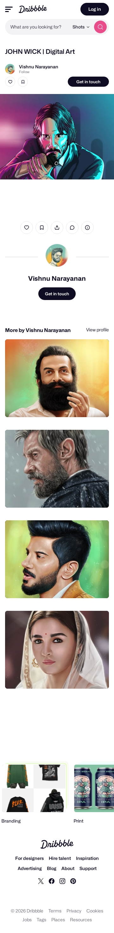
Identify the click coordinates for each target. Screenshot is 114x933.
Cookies (94, 910)
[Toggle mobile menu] (9, 9)
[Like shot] (10, 82)
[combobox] (37, 26)
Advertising (30, 868)
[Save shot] (23, 82)
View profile (97, 329)
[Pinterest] (73, 881)
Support (88, 868)
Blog (51, 868)
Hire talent (60, 858)
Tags (41, 919)
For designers (29, 858)
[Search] (100, 27)
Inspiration (87, 858)
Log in (94, 9)
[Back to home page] (33, 9)
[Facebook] (51, 881)
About (67, 868)
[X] (41, 881)
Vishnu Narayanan (38, 66)
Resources (81, 919)
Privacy (73, 910)
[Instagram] (62, 881)
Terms (54, 910)
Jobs (27, 919)
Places (58, 919)
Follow (24, 72)
